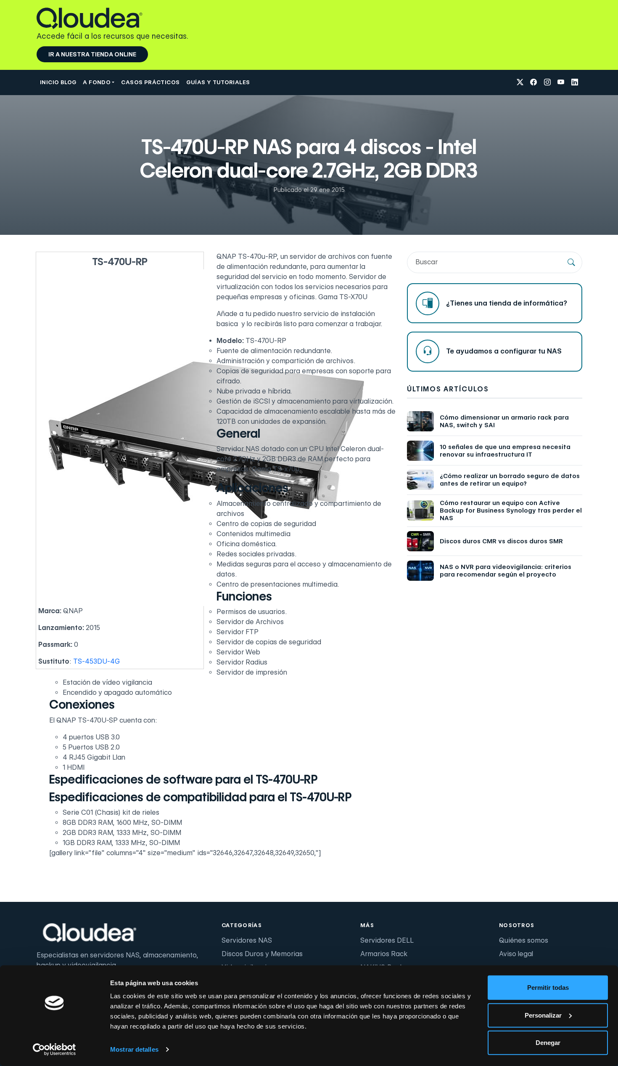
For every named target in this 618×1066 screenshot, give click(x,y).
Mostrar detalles (134, 1049)
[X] (520, 83)
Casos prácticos (150, 82)
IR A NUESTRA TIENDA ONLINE (92, 54)
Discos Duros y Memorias (262, 954)
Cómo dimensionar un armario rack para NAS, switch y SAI (504, 421)
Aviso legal (516, 954)
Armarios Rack (383, 954)
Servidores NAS (247, 940)
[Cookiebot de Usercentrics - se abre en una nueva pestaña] (54, 1049)
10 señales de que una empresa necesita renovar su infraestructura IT (505, 450)
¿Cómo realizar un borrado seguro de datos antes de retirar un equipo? (510, 479)
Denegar (548, 1042)
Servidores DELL (387, 940)
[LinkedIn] (574, 83)
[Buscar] (571, 262)
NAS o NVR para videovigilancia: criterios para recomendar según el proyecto (505, 570)
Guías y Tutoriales (218, 82)
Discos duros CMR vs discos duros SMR (501, 541)
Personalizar (543, 1014)
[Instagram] (547, 83)
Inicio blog (58, 82)
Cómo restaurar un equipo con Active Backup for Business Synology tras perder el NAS (511, 510)
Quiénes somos (523, 940)
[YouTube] (561, 83)
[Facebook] (533, 83)
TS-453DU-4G (96, 661)
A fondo (97, 82)
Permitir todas (548, 987)
